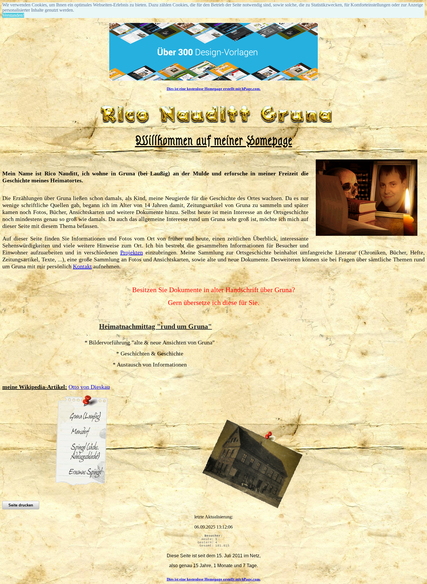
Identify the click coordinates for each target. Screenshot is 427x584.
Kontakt (82, 266)
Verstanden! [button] (13, 15)
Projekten (131, 252)
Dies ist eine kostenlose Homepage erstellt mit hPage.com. (214, 89)
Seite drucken (20, 505)
